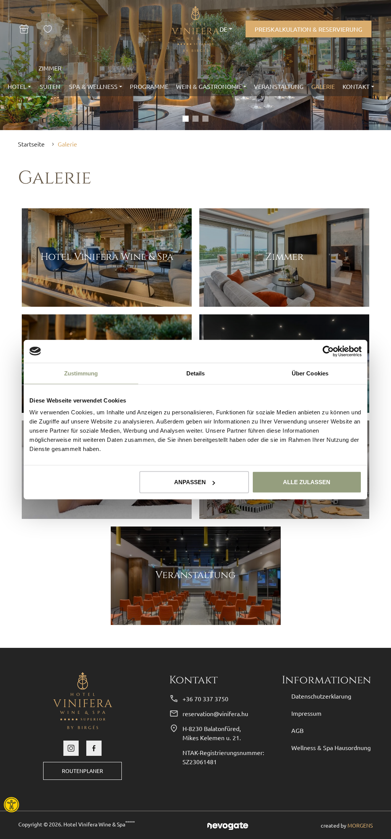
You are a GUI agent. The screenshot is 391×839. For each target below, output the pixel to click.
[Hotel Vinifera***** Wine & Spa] (82, 699)
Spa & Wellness (93, 86)
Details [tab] (195, 373)
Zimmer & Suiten (50, 77)
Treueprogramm (49, 29)
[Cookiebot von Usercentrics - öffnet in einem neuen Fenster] (328, 351)
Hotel (17, 86)
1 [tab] (186, 119)
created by (347, 825)
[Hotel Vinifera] (196, 29)
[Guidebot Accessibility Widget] (32, 804)
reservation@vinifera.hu (215, 713)
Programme (149, 86)
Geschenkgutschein (28, 29)
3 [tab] (205, 119)
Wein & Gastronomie (209, 86)
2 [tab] (195, 119)
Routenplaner (82, 770)
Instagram (71, 748)
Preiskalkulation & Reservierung (308, 29)
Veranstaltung (279, 86)
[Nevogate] (227, 825)
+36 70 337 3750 (205, 698)
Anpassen (190, 482)
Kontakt (356, 86)
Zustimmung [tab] (81, 373)
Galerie (323, 86)
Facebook (94, 748)
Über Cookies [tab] (310, 373)
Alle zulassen (306, 482)
